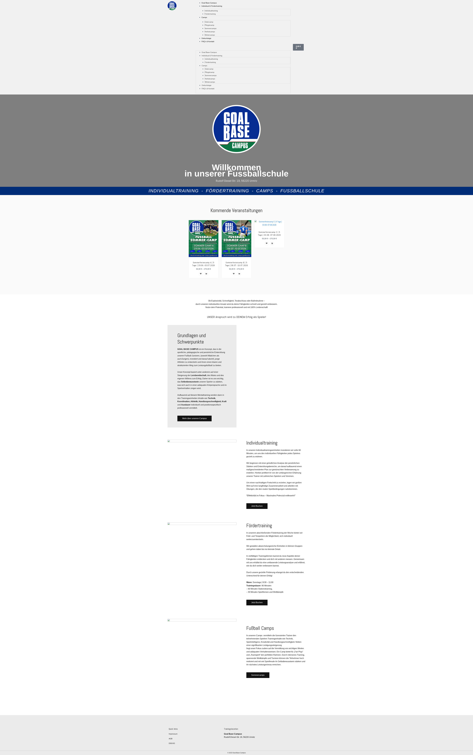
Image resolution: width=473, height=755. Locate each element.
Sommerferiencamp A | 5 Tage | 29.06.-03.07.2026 (203, 264)
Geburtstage (206, 38)
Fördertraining (210, 14)
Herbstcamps (210, 32)
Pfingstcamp (209, 25)
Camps (204, 17)
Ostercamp (209, 22)
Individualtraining (211, 11)
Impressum (173, 734)
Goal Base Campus (209, 3)
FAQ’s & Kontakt (208, 41)
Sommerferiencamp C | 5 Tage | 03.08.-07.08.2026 (269, 233)
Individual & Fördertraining (212, 6)
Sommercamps (210, 28)
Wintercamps (210, 35)
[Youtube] (301, 742)
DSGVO (172, 743)
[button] (243, 47)
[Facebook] (290, 742)
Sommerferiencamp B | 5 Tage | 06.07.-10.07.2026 (236, 264)
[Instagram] (296, 742)
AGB (170, 739)
